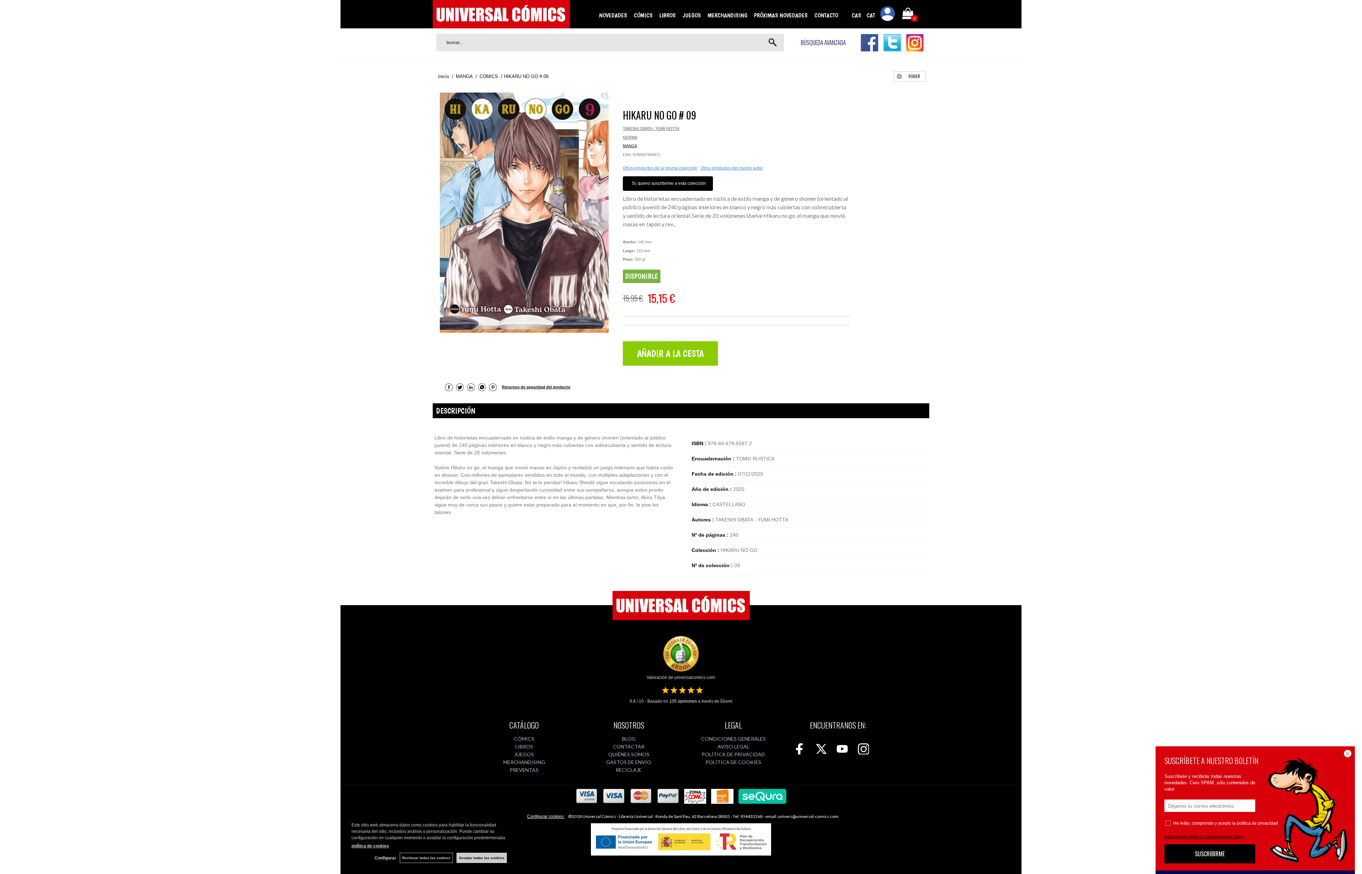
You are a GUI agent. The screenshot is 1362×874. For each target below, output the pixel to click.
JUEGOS (691, 15)
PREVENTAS (524, 770)
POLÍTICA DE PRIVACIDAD (733, 754)
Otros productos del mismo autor (732, 168)
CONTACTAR (628, 746)
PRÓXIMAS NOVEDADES (781, 15)
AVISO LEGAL (733, 746)
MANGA (630, 146)
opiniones (683, 701)
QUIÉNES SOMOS (628, 754)
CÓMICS (643, 15)
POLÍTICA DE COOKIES (733, 762)
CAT (871, 15)
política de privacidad (1257, 823)
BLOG (629, 739)
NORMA (630, 137)
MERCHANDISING (727, 15)
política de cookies (370, 845)
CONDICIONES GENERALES (733, 739)
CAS (856, 15)
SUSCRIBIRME (1210, 854)
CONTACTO (826, 15)
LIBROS (667, 15)
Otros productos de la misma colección (660, 168)
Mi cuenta (887, 14)
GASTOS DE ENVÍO (628, 762)
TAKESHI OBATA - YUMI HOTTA (651, 128)
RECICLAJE (629, 770)
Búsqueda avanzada (823, 42)
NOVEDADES (613, 15)
